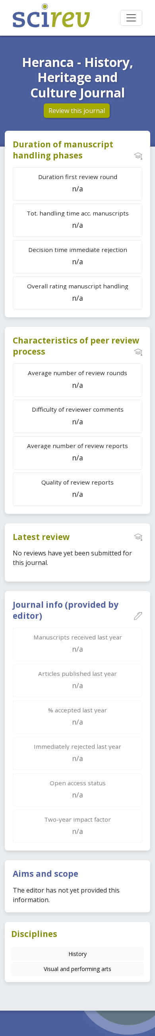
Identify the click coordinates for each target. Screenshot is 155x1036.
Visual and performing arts (77, 969)
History (77, 954)
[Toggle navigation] (131, 18)
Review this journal (76, 110)
